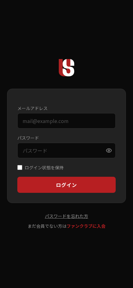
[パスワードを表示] (109, 150)
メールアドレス (32, 108)
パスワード (28, 138)
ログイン (66, 184)
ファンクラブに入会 (85, 226)
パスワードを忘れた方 (66, 216)
